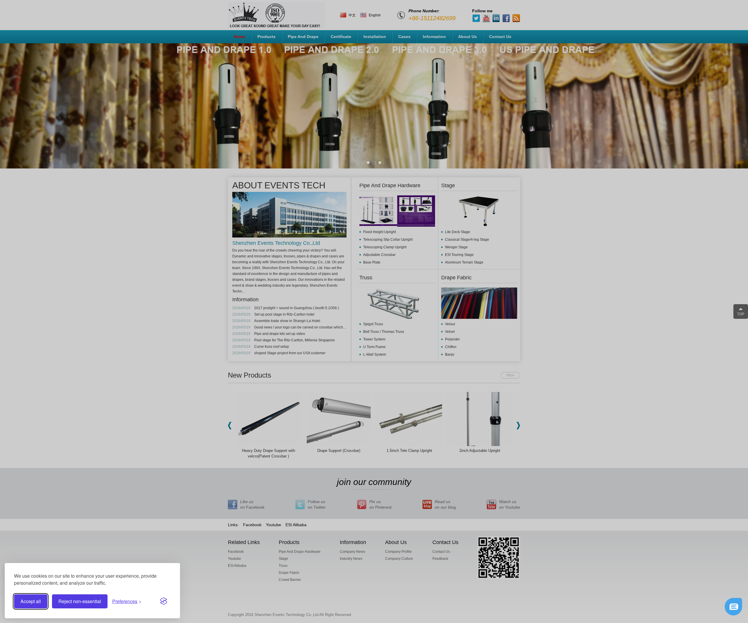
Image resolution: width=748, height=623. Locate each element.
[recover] (733, 614)
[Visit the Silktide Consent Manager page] (164, 601)
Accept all (30, 601)
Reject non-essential (79, 601)
